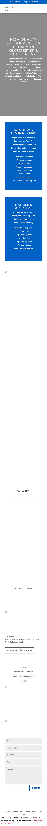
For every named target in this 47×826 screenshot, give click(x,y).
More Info (38, 821)
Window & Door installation (23, 676)
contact (24, 681)
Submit (36, 787)
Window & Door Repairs (23, 672)
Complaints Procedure (19, 650)
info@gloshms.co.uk (15, 642)
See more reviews (23, 588)
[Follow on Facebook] (23, 659)
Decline (10, 824)
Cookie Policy (24, 812)
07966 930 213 (12, 636)
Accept (3, 824)
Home (23, 667)
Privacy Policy (12, 812)
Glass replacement (24, 177)
